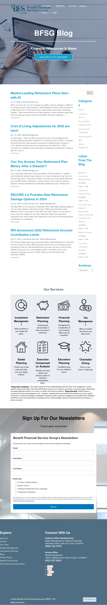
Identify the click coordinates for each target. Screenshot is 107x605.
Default (81, 110)
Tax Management (85, 321)
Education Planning (64, 361)
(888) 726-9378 (53, 546)
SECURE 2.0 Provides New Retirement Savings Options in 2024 (39, 196)
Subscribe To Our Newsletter (53, 57)
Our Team (73, 6)
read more (15, 117)
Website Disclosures (9, 560)
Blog (2, 554)
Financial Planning (64, 319)
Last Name (17, 468)
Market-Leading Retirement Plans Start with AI (40, 95)
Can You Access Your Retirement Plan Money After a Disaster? (39, 163)
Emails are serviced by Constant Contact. (23, 501)
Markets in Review (85, 232)
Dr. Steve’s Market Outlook (27, 482)
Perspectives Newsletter (27, 492)
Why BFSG (60, 6)
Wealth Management (30, 135)
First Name (17, 458)
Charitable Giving (86, 361)
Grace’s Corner (23, 485)
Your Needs (46, 6)
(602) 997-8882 (53, 560)
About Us (4, 538)
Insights (82, 6)
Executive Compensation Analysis (43, 363)
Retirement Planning (42, 319)
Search (90, 93)
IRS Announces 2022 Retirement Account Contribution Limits (41, 232)
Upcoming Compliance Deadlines (82, 246)
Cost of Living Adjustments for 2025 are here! (40, 128)
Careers (3, 541)
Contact (45, 13)
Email (15, 448)
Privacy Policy (6, 557)
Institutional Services (30, 101)
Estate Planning (21, 361)
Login (55, 13)
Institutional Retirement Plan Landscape (32, 489)
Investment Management (21, 321)
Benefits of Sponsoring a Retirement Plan (84, 176)
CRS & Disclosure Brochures (12, 564)
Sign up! (53, 506)
